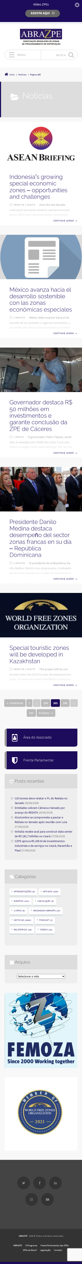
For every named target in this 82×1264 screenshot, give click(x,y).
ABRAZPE (23, 1235)
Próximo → (46, 713)
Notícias (22, 920)
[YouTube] (47, 1199)
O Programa (31, 1245)
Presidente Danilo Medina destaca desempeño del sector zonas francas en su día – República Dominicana (40, 538)
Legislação (45, 901)
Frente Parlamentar (38, 760)
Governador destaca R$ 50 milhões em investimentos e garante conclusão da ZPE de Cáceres (40, 415)
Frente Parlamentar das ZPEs (55, 1245)
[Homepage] (41, 37)
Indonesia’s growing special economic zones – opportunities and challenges (38, 186)
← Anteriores (15, 703)
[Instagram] (31, 1199)
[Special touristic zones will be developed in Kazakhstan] (41, 615)
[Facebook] (39, 1183)
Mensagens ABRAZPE (47, 910)
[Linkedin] (55, 1183)
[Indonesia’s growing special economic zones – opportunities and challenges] (41, 144)
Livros (19, 910)
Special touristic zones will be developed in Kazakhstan (39, 654)
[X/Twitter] (23, 1183)
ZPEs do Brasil (30, 1250)
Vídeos (46, 929)
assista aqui (40, 13)
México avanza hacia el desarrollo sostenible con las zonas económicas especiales (40, 299)
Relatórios (23, 929)
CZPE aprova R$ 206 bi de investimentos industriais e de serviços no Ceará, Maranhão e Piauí (43, 845)
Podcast (46, 920)
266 (65, 703)
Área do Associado (37, 737)
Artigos (50, 891)
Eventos (21, 901)
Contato (58, 1250)
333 (31, 713)
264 (46, 703)
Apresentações (24, 891)
